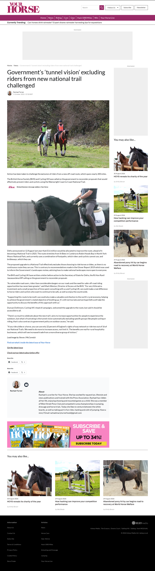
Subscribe (127, 7)
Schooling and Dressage (49, 550)
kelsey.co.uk (144, 533)
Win (96, 18)
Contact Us (11, 533)
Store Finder (11, 561)
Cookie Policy (12, 556)
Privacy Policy (12, 550)
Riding (59, 18)
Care (66, 18)
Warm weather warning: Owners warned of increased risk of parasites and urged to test (66, 22)
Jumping (44, 556)
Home (43, 18)
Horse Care (45, 533)
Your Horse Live (107, 18)
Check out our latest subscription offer (23, 352)
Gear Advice (45, 539)
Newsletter (141, 7)
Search (101, 7)
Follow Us (111, 7)
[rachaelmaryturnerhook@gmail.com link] (26, 385)
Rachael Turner (18, 92)
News (50, 18)
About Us (10, 528)
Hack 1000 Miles (84, 18)
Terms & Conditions (14, 544)
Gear (73, 18)
